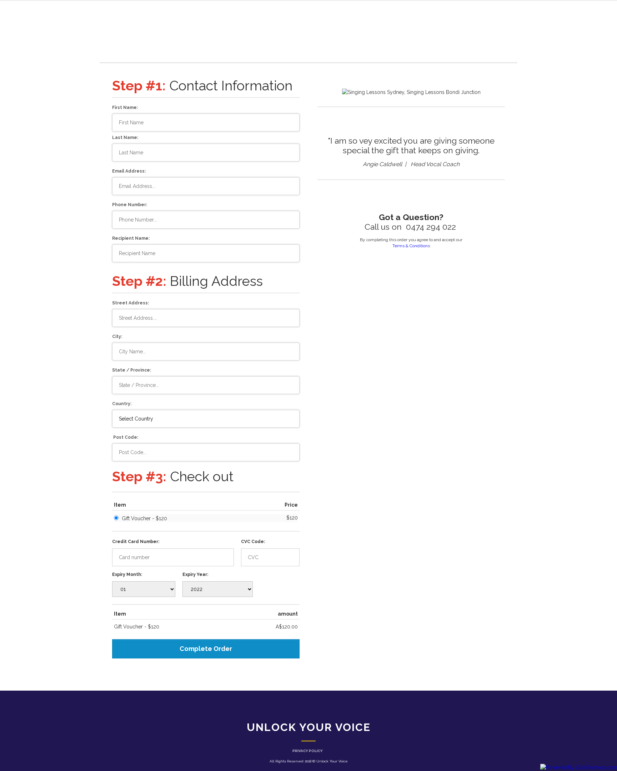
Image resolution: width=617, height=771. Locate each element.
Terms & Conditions (411, 245)
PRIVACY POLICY (307, 751)
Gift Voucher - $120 (144, 518)
